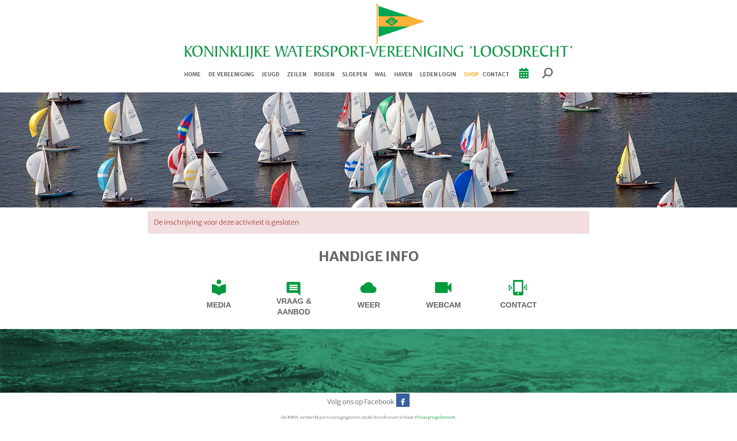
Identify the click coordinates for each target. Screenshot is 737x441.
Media (219, 305)
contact (518, 305)
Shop (471, 74)
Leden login (438, 74)
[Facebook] (402, 401)
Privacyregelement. (435, 417)
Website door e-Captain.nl (167, 432)
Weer (368, 305)
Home (192, 74)
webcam (443, 305)
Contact (496, 74)
